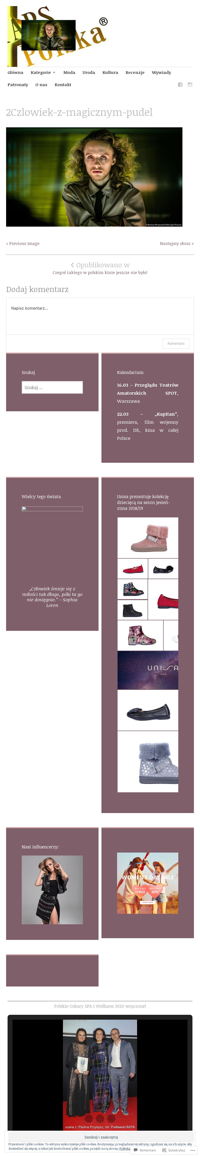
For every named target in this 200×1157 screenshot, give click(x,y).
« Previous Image (23, 243)
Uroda (89, 72)
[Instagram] (190, 85)
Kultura (110, 72)
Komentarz (176, 343)
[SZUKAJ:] (52, 387)
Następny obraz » (177, 243)
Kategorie (41, 72)
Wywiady (161, 72)
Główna (15, 72)
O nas (41, 84)
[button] (148, 538)
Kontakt (63, 84)
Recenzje (135, 72)
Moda (69, 72)
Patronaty (18, 84)
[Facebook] (180, 85)
